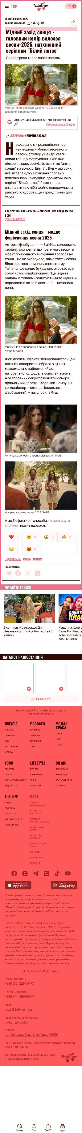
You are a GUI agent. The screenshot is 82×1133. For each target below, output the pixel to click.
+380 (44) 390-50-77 (19, 996)
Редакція (35, 863)
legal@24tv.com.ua (18, 1009)
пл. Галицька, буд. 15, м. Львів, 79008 (31, 1034)
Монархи (9, 729)
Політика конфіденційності (39, 820)
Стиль (59, 739)
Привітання (36, 774)
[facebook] (18, 573)
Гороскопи (36, 741)
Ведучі (8, 802)
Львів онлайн (12, 824)
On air (61, 763)
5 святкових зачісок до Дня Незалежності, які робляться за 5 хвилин (28, 631)
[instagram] (25, 873)
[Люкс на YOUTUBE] (14, 6)
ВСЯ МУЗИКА (62, 769)
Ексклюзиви (11, 746)
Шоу (7, 741)
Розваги (37, 724)
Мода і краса (13, 559)
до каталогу (41, 699)
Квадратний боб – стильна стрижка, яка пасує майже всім (39, 213)
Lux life (11, 796)
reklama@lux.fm (16, 1022)
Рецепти (9, 769)
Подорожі (35, 785)
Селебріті (10, 735)
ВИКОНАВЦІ (61, 774)
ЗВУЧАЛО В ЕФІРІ (64, 780)
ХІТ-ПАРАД (61, 785)
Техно (33, 780)
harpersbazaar (36, 135)
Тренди (60, 744)
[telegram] (8, 573)
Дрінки (8, 774)
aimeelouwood (27, 112)
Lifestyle (37, 763)
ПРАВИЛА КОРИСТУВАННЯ (38, 804)
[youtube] (67, 873)
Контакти (35, 852)
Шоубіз (11, 724)
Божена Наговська (15, 23)
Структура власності (35, 812)
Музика (9, 752)
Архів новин (36, 857)
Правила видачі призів (38, 845)
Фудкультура (11, 785)
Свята (33, 746)
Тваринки (35, 735)
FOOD (9, 763)
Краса (27, 559)
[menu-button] (7, 6)
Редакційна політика (36, 836)
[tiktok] (57, 873)
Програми (10, 808)
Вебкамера (10, 813)
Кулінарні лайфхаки (15, 780)
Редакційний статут (37, 828)
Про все (34, 769)
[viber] (37, 573)
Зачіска (37, 559)
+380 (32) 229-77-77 (19, 983)
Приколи (34, 729)
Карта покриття (13, 819)
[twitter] (27, 573)
